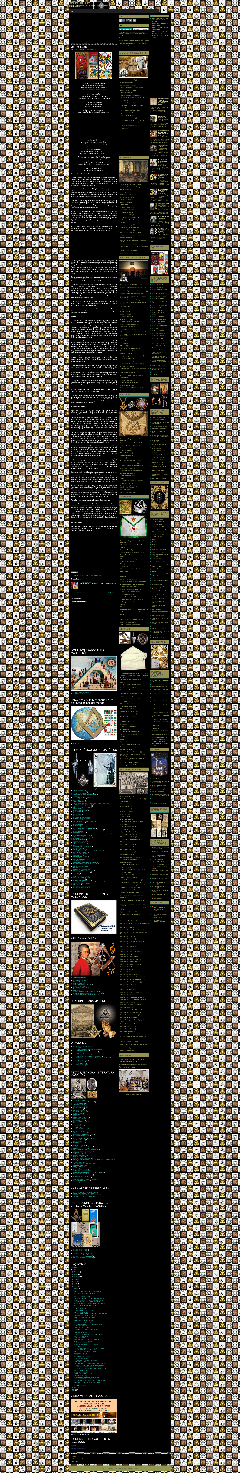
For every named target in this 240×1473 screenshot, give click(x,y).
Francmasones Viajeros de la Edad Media (131, 97)
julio (75, 1279)
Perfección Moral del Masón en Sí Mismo (84, 875)
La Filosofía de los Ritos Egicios (81, 1135)
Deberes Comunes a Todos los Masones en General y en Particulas (91, 803)
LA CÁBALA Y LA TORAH (80, 1372)
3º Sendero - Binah (157, 524)
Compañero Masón (125, 550)
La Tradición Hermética (79, 1142)
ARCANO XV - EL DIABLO (80, 1384)
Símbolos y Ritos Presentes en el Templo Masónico (134, 246)
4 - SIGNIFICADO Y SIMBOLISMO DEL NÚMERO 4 (87, 1302)
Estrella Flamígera (125, 204)
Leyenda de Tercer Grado (127, 473)
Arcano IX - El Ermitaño (158, 298)
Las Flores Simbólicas (126, 875)
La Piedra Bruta (124, 729)
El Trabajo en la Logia (78, 815)
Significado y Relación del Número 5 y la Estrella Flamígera (88, 1172)
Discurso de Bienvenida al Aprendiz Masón (131, 693)
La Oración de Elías (157, 598)
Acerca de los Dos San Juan (159, 417)
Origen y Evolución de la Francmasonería (131, 120)
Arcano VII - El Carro (157, 307)
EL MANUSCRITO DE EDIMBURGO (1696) (85, 1351)
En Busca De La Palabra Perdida (81, 818)
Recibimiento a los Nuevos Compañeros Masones (133, 609)
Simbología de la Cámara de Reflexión (130, 1012)
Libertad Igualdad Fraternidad (81, 1148)
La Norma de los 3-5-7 (126, 215)
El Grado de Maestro (125, 453)
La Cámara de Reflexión (126, 209)
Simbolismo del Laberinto (127, 984)
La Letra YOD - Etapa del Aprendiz (129, 726)
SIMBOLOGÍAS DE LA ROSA (163, 146)
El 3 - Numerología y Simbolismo (160, 701)
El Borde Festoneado (125, 194)
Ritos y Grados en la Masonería (128, 382)
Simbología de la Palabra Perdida (129, 1015)
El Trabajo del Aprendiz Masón (81, 1123)
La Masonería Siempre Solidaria (81, 835)
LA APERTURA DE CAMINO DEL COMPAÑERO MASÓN (88, 1334)
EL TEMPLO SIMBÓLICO (80, 1385)
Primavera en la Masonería (80, 1165)
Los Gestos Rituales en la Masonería (82, 1151)
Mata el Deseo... (77, 867)
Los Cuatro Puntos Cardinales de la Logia (131, 227)
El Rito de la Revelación (126, 829)
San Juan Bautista (156, 462)
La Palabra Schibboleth (126, 594)
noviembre (77, 1273)
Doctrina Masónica (125, 306)
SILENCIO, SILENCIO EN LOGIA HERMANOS (85, 1360)
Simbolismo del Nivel (125, 987)
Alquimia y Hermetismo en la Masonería (83, 1102)
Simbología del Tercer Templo (128, 1017)
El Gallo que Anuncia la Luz (80, 1114)
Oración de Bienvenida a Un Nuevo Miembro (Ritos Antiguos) (89, 1059)
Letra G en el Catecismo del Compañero (83, 1257)
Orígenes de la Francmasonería (128, 125)
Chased (154, 542)
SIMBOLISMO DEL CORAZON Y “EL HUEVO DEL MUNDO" (89, 1298)
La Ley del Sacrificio (125, 867)
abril (75, 1285)
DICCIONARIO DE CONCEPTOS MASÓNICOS (84, 1196)
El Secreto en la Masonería (80, 810)
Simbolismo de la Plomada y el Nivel (130, 959)
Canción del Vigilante (78, 977)
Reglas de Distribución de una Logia (130, 232)
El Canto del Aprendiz (78, 979)
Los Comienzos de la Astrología (160, 798)
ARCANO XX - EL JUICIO (79, 47)
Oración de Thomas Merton (80, 1060)
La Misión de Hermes (157, 789)
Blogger (139, 1094)
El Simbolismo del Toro (126, 854)
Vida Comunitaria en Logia (127, 390)
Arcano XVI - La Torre (157, 333)
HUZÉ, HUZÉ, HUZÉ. (79, 1319)
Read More (114, 586)
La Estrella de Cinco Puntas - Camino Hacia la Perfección (88, 830)
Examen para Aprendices (127, 716)
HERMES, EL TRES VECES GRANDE (83, 1341)
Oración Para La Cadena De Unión (82, 1054)
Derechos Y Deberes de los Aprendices (130, 684)
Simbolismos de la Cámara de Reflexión (131, 1004)
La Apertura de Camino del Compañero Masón (132, 581)
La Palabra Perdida (125, 872)
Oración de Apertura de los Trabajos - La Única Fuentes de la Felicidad (92, 1057)
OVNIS (155, 906)
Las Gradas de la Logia (126, 220)
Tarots (99, 43)
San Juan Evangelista (157, 470)
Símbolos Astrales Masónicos (128, 1039)
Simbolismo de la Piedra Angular (129, 956)
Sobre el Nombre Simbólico (80, 1176)
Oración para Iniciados (79, 1066)
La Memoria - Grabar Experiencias (82, 838)
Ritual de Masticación (126, 237)
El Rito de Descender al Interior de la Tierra (131, 821)
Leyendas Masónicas (126, 113)
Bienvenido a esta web (79, 1106)
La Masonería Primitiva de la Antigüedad (131, 105)
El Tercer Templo (77, 814)
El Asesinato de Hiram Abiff (80, 1111)
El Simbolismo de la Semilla (127, 837)
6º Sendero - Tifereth (157, 532)
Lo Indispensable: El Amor (80, 856)
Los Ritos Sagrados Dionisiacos (81, 1152)
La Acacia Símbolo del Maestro (128, 463)
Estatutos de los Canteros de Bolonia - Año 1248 (159, 879)
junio (75, 1281)
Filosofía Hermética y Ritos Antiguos (130, 95)
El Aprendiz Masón (78, 1109)
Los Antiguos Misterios (126, 115)
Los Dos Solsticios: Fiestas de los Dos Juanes (85, 1149)
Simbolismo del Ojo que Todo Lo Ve (130, 992)
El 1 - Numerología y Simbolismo (160, 693)
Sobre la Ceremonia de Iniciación (81, 1177)
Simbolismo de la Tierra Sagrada (129, 961)
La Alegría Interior (77, 824)
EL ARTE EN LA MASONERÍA (81, 1312)
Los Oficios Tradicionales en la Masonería (131, 375)
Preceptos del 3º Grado (126, 483)
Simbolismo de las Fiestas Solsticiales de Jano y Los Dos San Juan (160, 474)
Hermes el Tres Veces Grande (81, 1128)
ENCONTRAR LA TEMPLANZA (82, 1356)
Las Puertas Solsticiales (158, 444)
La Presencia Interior (78, 842)
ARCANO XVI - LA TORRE (80, 1375)
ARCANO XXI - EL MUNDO (81, 1326)
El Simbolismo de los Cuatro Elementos (130, 842)
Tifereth (154, 626)
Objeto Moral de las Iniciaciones (81, 872)
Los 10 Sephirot (156, 609)
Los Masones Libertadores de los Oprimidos (85, 863)
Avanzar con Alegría (78, 796)
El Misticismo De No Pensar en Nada (82, 807)
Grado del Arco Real (78, 693)
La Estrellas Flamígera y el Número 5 (129, 589)
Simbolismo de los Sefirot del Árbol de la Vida (160, 622)
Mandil (122, 736)
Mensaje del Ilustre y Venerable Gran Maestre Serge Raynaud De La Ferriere (93, 1159)
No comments (93, 49)
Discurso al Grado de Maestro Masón (130, 445)
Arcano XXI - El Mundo (158, 343)
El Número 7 (155, 728)
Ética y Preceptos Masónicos (80, 887)
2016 (73, 1391)
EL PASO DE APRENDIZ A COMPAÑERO (84, 1317)
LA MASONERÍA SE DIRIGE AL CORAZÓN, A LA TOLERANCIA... (90, 1365)
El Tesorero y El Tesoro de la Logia (129, 348)
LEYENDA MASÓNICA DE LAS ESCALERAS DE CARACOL (89, 1300)
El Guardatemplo (124, 314)
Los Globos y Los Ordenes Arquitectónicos (131, 885)
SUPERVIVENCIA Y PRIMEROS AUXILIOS (159, 921)
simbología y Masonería (126, 1050)
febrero (76, 1288)
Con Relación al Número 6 (158, 686)
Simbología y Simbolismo (127, 1026)
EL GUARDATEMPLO (163, 216)
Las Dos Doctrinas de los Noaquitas (130, 110)
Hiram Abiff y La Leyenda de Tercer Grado (131, 460)
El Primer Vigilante (125, 340)
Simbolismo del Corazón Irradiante (129, 972)
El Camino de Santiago (126, 804)
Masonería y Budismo (78, 1156)
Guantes (122, 719)
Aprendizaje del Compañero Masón (82, 793)
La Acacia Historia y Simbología (128, 864)
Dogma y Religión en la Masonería (82, 806)
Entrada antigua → (112, 592)
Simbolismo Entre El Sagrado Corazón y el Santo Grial (134, 923)
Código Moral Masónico (79, 801)
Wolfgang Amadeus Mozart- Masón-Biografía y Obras (87, 993)
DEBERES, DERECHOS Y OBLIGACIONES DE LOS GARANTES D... (91, 1303)
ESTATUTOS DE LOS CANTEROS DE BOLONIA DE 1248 (88, 1291)
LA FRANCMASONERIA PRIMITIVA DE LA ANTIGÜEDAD (88, 1324)
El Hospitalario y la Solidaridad (128, 324)
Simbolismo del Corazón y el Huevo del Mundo (132, 977)
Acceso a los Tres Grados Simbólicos (130, 284)
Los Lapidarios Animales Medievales (130, 887)
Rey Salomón (123, 128)
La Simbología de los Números (160, 730)
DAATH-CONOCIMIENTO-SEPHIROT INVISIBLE (86, 1344)
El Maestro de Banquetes (127, 326)
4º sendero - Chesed (157, 526)
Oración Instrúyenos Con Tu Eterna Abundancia (85, 1052)
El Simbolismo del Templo (127, 85)
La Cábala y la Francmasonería (160, 580)
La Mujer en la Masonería (79, 839)
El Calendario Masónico (126, 82)
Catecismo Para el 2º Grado (80, 1250)
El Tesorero (123, 346)
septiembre (77, 1276)
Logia (121, 222)
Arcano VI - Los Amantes (158, 305)
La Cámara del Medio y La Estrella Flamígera (132, 584)
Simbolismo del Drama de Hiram (129, 492)
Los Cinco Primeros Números (159, 734)
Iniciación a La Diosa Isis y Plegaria (82, 1046)
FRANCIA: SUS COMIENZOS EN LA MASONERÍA (160, 24)
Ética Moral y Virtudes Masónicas (82, 886)
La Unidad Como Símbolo (80, 1144)
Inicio (95, 592)
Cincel (121, 547)
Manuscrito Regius (157, 898)
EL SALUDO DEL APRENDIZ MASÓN (83, 1320)
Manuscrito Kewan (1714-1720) (160, 894)
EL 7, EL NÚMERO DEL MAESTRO (82, 1297)
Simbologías (73, 1445)
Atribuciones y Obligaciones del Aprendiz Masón (133, 673)
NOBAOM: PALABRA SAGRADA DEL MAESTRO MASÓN (163, 132)
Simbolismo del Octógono (127, 989)
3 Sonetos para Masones (79, 790)
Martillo (122, 604)
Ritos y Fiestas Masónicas (80, 1169)
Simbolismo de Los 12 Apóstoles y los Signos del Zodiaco (159, 803)
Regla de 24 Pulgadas (126, 749)
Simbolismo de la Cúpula (127, 944)
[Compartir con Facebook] (77, 572)
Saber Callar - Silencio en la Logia (82, 877)
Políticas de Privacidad (78, 1459)
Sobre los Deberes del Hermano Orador (130, 387)
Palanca (122, 607)
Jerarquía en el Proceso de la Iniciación (83, 1130)
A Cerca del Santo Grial (126, 796)
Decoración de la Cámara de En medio (130, 184)
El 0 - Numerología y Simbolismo (160, 689)
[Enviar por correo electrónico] (72, 572)
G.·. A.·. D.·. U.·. (76, 1124)
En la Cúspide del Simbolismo (128, 859)
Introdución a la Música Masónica (82, 984)
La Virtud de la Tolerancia (79, 849)
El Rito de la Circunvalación (127, 826)
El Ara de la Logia (124, 189)
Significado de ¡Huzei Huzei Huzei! (82, 1170)
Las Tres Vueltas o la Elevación (81, 853)
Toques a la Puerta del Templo (128, 250)
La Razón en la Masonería (80, 844)
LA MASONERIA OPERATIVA (81, 1343)
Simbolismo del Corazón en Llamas (129, 974)
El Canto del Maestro (78, 982)
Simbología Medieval (125, 1007)
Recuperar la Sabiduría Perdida (81, 876)
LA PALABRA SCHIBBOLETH (162, 116)
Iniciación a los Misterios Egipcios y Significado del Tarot (160, 360)
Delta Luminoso (124, 801)
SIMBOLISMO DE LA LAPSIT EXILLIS (163, 204)
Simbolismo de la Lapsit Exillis (128, 949)
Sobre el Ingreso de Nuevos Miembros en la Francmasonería (89, 882)
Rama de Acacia (124, 489)
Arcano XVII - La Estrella (158, 335)
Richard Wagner (77, 990)
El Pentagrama (124, 571)
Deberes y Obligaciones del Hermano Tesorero (132, 293)
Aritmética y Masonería (79, 1103)
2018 (73, 1269)
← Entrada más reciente (77, 592)
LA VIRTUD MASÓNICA (80, 1355)
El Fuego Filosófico (78, 1113)
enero (75, 1387)
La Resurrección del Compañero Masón (130, 599)
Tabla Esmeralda (124, 1048)
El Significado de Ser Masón (80, 1117)
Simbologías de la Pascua (127, 1029)
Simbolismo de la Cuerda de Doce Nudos (131, 941)
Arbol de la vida (156, 537)
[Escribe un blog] (73, 572)
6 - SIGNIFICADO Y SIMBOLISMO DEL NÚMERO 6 (163, 176)
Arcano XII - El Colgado (158, 319)
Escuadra (122, 458)
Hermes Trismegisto (78, 1127)
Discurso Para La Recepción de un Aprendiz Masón (134, 689)
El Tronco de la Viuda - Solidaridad (82, 817)
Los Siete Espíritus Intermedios (160, 611)
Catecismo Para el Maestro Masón (82, 1255)
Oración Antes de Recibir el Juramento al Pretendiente (87, 1049)
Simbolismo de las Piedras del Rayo (82, 1175)
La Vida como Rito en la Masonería (82, 846)
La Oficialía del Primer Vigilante (128, 361)
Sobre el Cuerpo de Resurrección (81, 880)
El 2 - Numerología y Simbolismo (160, 697)
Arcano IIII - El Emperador (158, 296)
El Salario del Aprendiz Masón (128, 704)
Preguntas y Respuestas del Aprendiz (130, 744)
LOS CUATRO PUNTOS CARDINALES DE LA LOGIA (87, 1339)
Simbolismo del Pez (125, 994)
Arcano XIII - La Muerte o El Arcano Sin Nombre (159, 322)
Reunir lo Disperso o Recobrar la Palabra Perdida (86, 1168)
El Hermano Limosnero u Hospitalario (130, 321)
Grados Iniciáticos (125, 353)
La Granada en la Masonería (80, 1137)
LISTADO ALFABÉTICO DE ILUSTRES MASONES (85, 1192)
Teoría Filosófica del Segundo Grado (130, 624)
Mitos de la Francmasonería (127, 118)
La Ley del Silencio (78, 831)
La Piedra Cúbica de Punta (127, 596)
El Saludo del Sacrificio (126, 709)
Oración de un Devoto (78, 1062)
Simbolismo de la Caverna (127, 939)
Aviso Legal (75, 1461)
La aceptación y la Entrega (80, 852)
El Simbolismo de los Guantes (128, 844)
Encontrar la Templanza (79, 820)
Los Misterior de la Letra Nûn (127, 890)
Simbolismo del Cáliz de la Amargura (130, 752)
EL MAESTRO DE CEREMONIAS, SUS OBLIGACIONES (88, 1382)
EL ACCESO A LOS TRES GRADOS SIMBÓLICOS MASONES (89, 1380)
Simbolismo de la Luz (126, 954)
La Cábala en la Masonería (80, 1132)
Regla (121, 614)
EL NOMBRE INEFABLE (80, 1307)
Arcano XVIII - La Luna (157, 338)
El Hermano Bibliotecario (126, 319)
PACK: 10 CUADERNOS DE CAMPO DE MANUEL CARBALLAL (160, 909)
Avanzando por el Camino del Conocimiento (84, 794)
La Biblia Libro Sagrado (79, 1131)
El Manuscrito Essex (157, 861)
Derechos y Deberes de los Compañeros (131, 552)
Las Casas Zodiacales (158, 791)
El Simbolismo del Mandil (127, 847)
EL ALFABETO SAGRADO (80, 1370)
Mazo (121, 739)
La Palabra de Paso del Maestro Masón (130, 470)
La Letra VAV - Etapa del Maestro (129, 468)
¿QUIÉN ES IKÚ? (158, 917)
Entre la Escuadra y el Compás (128, 574)
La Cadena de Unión (78, 825)
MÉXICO (75, 743)
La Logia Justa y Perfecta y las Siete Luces (131, 356)
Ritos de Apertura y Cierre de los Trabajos (131, 235)
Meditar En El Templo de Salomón (82, 869)
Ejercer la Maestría (125, 448)
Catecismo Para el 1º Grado (80, 1249)
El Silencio (75, 813)
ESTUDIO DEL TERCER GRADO (82, 1295)
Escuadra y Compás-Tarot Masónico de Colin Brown (158, 357)
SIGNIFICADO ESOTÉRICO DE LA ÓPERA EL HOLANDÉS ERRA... (90, 1368)
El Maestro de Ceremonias (127, 329)
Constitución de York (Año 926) (160, 851)
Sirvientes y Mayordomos (127, 385)
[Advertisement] (94, 28)
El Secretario (123, 343)
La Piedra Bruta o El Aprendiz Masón (130, 731)
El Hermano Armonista (79, 983)
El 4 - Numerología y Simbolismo (160, 705)
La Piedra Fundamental (79, 1140)
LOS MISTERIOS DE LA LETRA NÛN (83, 1373)
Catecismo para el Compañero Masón (83, 1256)
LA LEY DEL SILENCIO (79, 1346)
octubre (76, 1274)
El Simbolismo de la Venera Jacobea (130, 839)
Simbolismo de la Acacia (127, 936)
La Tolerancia (76, 845)
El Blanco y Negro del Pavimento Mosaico (131, 192)
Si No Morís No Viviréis (79, 879)
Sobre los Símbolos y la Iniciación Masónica (85, 1179)
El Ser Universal (77, 811)
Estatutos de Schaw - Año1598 (160, 874)
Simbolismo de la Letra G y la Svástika (130, 951)
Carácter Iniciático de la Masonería (82, 797)
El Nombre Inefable (125, 814)
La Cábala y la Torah (157, 584)
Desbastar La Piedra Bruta (127, 687)
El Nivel (122, 564)
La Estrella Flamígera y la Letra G (128, 586)
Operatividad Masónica (79, 1162)
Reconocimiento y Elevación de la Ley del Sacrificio (134, 900)
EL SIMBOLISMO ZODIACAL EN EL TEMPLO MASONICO (87, 1195)
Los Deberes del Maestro (127, 475)
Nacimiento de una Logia (127, 380)
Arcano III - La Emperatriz (158, 293)
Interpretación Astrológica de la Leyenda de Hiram (160, 781)
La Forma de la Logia (125, 212)
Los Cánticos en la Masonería (81, 987)
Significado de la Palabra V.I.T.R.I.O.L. (130, 912)
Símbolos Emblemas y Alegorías (129, 1041)
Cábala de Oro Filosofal (158, 552)
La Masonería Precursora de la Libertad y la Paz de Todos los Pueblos (91, 834)
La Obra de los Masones (79, 841)
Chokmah (154, 544)
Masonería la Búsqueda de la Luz (82, 1155)
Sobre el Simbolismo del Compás (129, 1034)
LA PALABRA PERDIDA (80, 1308)
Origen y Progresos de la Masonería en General (132, 123)
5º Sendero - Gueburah (158, 529)
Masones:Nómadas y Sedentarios (82, 1158)
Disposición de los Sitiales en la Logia (130, 187)
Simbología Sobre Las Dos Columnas (130, 1009)
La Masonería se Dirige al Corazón (82, 837)
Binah (153, 539)
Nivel (121, 478)
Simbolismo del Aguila (126, 966)
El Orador (122, 338)
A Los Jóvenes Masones (79, 792)
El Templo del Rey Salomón (80, 1121)
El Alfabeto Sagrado (157, 558)
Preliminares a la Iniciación (127, 747)
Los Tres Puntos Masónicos (80, 866)
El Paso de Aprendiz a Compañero (129, 569)
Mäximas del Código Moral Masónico (83, 870)
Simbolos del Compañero (127, 622)
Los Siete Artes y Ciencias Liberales (129, 892)
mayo (75, 1283)
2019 (73, 1267)
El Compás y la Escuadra (126, 806)
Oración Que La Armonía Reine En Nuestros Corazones (87, 1056)
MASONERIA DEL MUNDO (79, 3)
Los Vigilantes (124, 377)
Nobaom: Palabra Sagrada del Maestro (130, 480)
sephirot (154, 635)
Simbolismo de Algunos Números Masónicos (158, 740)
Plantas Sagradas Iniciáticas (159, 454)
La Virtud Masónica (78, 848)
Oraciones (75, 873)
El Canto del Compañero (79, 980)
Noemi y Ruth (76, 1161)
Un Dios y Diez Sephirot (158, 628)
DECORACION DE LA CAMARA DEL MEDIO (85, 1305)
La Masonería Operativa (79, 832)
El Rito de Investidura (125, 701)
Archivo (145, 29)
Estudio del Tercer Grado (126, 92)
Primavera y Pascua (78, 1166)
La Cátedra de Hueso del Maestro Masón (131, 465)
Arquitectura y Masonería (79, 1104)
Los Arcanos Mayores (158, 365)
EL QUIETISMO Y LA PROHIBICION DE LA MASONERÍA (88, 1367)
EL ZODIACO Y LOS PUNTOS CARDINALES (85, 1293)
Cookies (74, 1456)
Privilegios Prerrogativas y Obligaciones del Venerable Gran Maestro (131, 486)
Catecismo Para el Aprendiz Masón (82, 1253)
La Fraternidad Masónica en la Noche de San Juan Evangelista (160, 435)
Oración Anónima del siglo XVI (81, 1050)
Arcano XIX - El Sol (157, 328)
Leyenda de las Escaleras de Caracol (82, 1147)
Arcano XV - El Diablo (157, 330)
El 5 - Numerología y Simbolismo (160, 709)
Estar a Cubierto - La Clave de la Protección (84, 821)
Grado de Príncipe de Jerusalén (81, 692)
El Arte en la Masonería (79, 1110)
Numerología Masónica (158, 737)
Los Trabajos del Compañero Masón (130, 602)
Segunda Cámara (124, 617)
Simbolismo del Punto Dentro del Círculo (131, 997)
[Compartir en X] (75, 572)
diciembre (76, 1271)
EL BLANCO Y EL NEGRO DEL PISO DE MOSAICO (163, 230)
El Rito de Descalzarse (126, 819)
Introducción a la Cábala (158, 569)
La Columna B (123, 721)
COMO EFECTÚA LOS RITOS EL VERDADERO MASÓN (132, 1060)
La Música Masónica (78, 986)
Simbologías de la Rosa (126, 1031)
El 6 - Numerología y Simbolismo (160, 715)
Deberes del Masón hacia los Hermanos (83, 804)
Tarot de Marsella (92, 43)
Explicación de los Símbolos (127, 579)
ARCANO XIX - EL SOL (80, 1338)
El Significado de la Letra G (127, 831)
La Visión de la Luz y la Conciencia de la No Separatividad (88, 851)
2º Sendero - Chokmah (158, 521)
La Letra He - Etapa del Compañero (129, 591)
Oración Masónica (77, 1053)
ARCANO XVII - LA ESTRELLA (81, 1361)
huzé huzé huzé (77, 884)
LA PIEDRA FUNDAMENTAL (81, 1290)
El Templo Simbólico (125, 202)
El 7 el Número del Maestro (159, 719)
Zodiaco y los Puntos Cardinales (81, 1180)
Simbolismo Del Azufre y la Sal (81, 1173)
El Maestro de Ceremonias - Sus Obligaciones (132, 331)
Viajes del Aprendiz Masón (127, 765)
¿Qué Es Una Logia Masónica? (128, 253)
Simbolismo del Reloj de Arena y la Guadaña (132, 999)
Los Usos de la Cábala (158, 615)
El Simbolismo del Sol (78, 1120)
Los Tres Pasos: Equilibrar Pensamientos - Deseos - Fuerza (88, 865)
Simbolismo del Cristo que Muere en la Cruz (132, 979)
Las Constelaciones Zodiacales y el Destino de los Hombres (160, 794)
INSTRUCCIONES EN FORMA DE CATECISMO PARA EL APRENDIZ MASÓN (163, 101)
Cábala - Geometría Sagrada (159, 547)
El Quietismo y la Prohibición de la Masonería (85, 1116)
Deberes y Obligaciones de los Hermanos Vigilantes (134, 287)
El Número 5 (123, 566)
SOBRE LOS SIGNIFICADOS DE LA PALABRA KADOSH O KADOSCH (160, 20)
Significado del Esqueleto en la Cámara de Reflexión (134, 917)
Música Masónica (77, 989)
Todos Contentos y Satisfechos (81, 883)
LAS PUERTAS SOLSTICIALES (81, 1327)
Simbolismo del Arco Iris (126, 969)
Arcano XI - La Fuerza (157, 316)
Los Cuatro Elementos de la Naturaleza (130, 880)
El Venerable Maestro (125, 351)
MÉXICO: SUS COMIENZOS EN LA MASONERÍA (160, 28)
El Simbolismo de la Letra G (80, 1118)
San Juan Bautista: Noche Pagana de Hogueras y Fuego (160, 465)
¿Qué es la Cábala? (157, 637)
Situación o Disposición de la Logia (129, 244)
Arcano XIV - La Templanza (159, 325)
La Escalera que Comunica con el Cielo (83, 1134)
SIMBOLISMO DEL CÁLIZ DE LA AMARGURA (86, 1329)
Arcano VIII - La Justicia (158, 310)
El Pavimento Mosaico (126, 197)
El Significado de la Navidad (159, 426)
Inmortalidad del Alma (79, 822)
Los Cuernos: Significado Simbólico (129, 882)
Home (72, 11)
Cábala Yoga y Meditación (159, 549)
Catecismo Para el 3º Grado (80, 1252)
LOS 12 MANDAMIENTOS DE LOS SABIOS (85, 1379)
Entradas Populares (125, 29)
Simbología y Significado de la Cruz (129, 1024)
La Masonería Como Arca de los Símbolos (131, 869)
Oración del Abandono (79, 1063)
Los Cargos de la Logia (126, 225)
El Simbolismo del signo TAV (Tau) (129, 857)
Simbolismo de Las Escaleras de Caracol (131, 619)
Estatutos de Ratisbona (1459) (160, 870)
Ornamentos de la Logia (126, 230)
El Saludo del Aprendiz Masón (128, 706)
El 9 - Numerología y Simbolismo (160, 721)
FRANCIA (75, 742)
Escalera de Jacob (125, 862)
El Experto (122, 309)
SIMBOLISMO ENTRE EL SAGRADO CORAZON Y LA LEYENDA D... (91, 1348)
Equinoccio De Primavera (158, 428)
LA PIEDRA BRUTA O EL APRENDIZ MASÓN (85, 1349)
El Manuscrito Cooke (157, 859)
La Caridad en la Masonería (80, 827)
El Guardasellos (124, 311)
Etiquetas (136, 29)
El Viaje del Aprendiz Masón (127, 714)
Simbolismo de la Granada (127, 946)
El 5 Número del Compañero (127, 559)
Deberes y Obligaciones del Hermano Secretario (133, 291)
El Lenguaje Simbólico (126, 811)
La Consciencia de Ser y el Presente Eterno (84, 828)
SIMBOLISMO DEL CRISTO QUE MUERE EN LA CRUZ (160, 32)
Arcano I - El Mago (156, 287)
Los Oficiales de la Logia (126, 372)
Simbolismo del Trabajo (126, 1002)
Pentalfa (122, 897)
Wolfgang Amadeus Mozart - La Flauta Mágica (85, 991)
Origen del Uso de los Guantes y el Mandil (84, 1163)
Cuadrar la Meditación (78, 800)
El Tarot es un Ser (156, 349)
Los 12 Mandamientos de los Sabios (83, 859)
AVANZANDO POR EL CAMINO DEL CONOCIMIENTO (87, 1331)
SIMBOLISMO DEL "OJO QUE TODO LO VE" (85, 1315)
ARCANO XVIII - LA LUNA (80, 1353)
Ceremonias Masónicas (79, 799)
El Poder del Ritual (77, 808)
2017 (73, 1389)
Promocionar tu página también (78, 1448)
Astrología (154, 778)
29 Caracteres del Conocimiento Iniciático (84, 789)
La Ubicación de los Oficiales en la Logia (131, 363)
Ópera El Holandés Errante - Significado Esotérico (86, 994)
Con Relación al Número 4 (158, 684)
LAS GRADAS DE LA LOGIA (81, 1336)
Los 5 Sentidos (77, 860)
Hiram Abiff (123, 100)
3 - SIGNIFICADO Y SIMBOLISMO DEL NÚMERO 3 (163, 190)
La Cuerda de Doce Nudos (127, 207)
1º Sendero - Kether (157, 519)
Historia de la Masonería (126, 102)
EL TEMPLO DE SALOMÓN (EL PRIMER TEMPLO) (86, 1377)
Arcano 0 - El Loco (156, 284)
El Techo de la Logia (125, 199)
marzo (75, 1286)
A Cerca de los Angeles (79, 1100)
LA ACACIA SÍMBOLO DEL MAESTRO (84, 1310)
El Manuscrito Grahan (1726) (159, 864)
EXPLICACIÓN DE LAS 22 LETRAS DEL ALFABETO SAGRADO (90, 1363)
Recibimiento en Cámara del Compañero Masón (133, 612)
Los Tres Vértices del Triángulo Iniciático (131, 895)
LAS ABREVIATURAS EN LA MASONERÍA (83, 1193)
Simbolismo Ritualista (126, 927)
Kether (153, 571)
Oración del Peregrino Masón (80, 1064)
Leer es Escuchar (77, 855)
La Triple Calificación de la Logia (128, 217)
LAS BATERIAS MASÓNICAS (81, 1358)
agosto (76, 1278)
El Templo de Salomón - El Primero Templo (131, 87)
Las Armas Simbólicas (79, 1145)
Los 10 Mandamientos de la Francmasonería (85, 858)
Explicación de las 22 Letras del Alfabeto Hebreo (160, 565)
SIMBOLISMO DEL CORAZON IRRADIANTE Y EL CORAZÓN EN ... (91, 1314)
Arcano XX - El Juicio (81, 43)
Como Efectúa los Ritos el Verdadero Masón (132, 799)
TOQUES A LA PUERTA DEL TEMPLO (83, 1322)
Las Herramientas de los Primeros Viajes (131, 734)
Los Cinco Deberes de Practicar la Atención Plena (86, 862)
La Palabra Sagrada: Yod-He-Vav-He (82, 1138)
